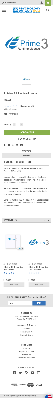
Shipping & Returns (27, 335)
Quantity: (7, 124)
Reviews (26, 155)
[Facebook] (5, 145)
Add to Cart (14, 284)
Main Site (26, 348)
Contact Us (26, 355)
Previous (45, 220)
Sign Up (29, 332)
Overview (26, 151)
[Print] (13, 145)
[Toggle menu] (4, 10)
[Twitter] (17, 145)
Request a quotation (26, 351)
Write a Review (10, 109)
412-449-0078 (10, 2)
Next (49, 220)
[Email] (9, 145)
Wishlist (27, 329)
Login (23, 332)
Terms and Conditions (26, 358)
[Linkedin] (21, 145)
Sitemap (33, 396)
